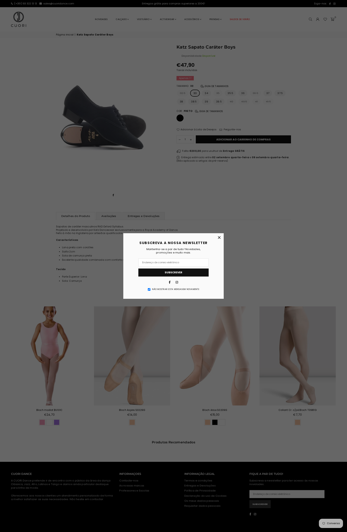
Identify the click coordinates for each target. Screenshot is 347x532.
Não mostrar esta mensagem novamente (175, 289)
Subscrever (173, 272)
